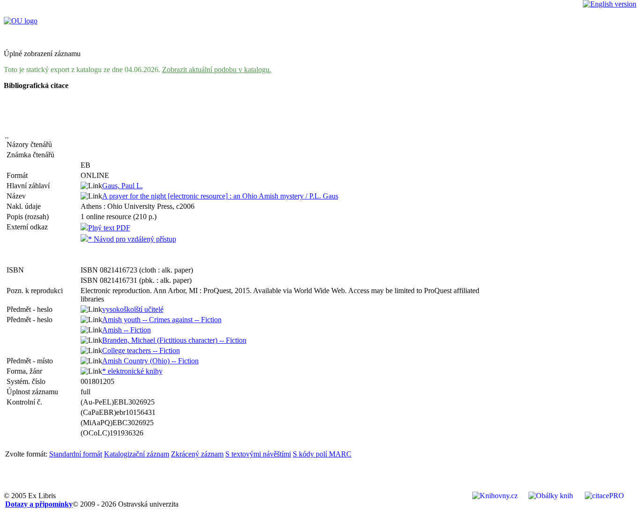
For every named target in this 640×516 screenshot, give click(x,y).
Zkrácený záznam (197, 454)
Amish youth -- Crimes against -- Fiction (162, 320)
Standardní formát (75, 454)
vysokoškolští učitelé (133, 309)
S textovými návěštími (258, 454)
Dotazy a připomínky (39, 504)
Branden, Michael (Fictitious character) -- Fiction (174, 340)
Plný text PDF (109, 228)
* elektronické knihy (132, 371)
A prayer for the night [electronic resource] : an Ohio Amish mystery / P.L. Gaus (220, 196)
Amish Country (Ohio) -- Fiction (150, 361)
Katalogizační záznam (136, 454)
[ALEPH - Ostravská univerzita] (20, 21)
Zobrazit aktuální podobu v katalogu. (216, 70)
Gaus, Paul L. (122, 186)
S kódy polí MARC (322, 454)
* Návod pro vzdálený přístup (132, 239)
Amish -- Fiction (126, 330)
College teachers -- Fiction (141, 350)
